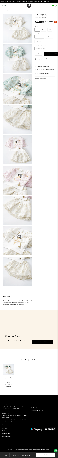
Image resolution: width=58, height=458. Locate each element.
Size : (40, 33)
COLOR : (38, 26)
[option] (17, 28)
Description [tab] (6, 296)
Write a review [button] (43, 341)
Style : (41, 45)
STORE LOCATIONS (6, 436)
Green (43, 29)
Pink (50, 29)
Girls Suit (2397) (8, 381)
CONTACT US (33, 407)
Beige (37, 29)
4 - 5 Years (38, 41)
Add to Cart (45, 454)
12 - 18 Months (39, 36)
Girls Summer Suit (40, 48)
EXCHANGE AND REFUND (36, 410)
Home (5, 11)
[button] (38, 17)
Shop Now (31, 1)
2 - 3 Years (49, 36)
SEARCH (4, 430)
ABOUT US (32, 405)
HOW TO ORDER (6, 428)
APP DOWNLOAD (6, 433)
